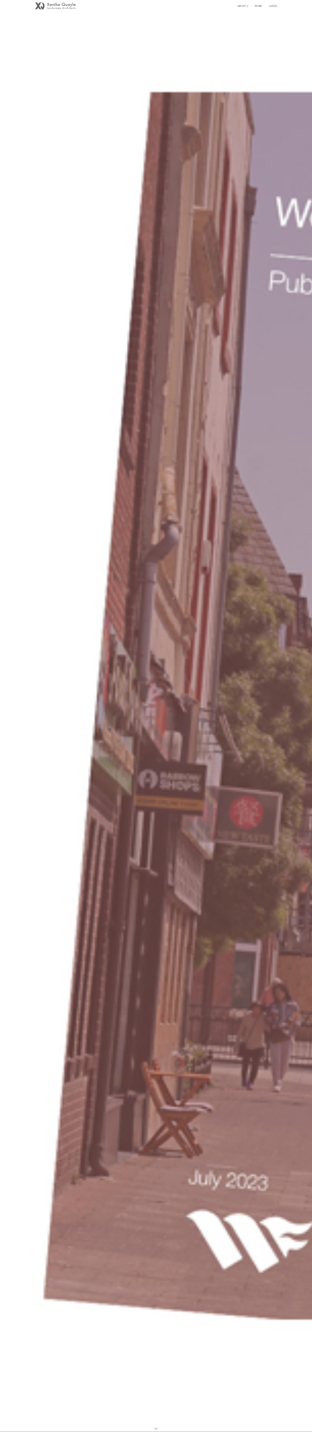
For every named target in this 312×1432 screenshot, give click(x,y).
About (241, 6)
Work (258, 6)
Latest (273, 6)
